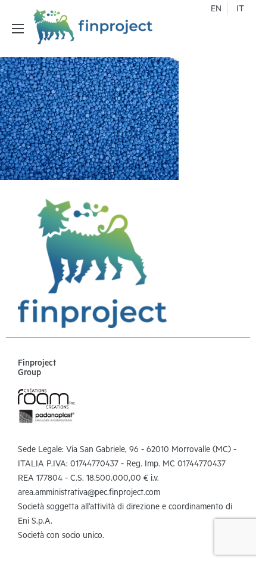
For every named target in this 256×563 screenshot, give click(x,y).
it (240, 10)
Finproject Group (37, 369)
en (216, 10)
